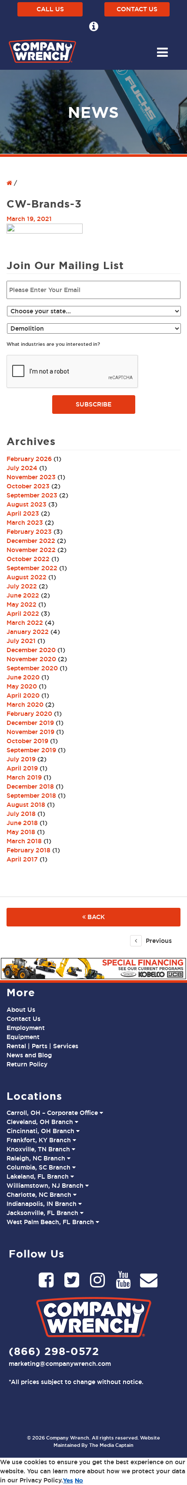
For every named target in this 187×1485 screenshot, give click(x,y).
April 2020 (23, 695)
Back (95, 916)
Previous (158, 940)
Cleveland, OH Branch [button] (41, 1121)
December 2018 (30, 786)
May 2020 (22, 686)
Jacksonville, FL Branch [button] (43, 1212)
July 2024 (22, 468)
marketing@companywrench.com (60, 1363)
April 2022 (23, 613)
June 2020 (23, 677)
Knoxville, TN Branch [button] (39, 1149)
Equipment (23, 1036)
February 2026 (29, 458)
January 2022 (28, 631)
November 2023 (31, 477)
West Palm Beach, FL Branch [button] (51, 1222)
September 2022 (32, 568)
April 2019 (22, 768)
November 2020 (31, 659)
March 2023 (25, 522)
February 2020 (29, 713)
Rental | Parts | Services (42, 1046)
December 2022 (31, 540)
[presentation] (73, 372)
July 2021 (21, 640)
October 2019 (27, 741)
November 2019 (30, 731)
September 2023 (32, 495)
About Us (21, 1009)
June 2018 (22, 822)
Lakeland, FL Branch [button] (38, 1176)
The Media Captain (111, 1445)
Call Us (50, 9)
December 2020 (31, 650)
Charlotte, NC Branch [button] (40, 1194)
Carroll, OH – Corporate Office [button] (53, 1112)
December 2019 (30, 722)
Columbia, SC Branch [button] (39, 1167)
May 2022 (22, 604)
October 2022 (28, 559)
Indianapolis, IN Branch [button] (42, 1203)
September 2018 (31, 795)
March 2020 (25, 704)
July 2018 (21, 813)
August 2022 (27, 577)
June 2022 (23, 595)
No (79, 1480)
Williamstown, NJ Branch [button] (46, 1185)
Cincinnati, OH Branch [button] (41, 1131)
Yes (68, 1480)
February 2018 (28, 850)
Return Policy (27, 1064)
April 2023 (23, 513)
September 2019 (31, 750)
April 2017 (22, 859)
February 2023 (29, 531)
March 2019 (24, 777)
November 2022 (31, 549)
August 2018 (26, 804)
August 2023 (27, 504)
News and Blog (29, 1055)
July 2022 (22, 586)
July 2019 (21, 759)
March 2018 (24, 841)
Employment (26, 1027)
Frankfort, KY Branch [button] (40, 1140)
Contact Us (137, 9)
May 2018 (21, 832)
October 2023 (28, 486)
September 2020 (32, 668)
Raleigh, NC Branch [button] (37, 1158)
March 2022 (25, 622)
